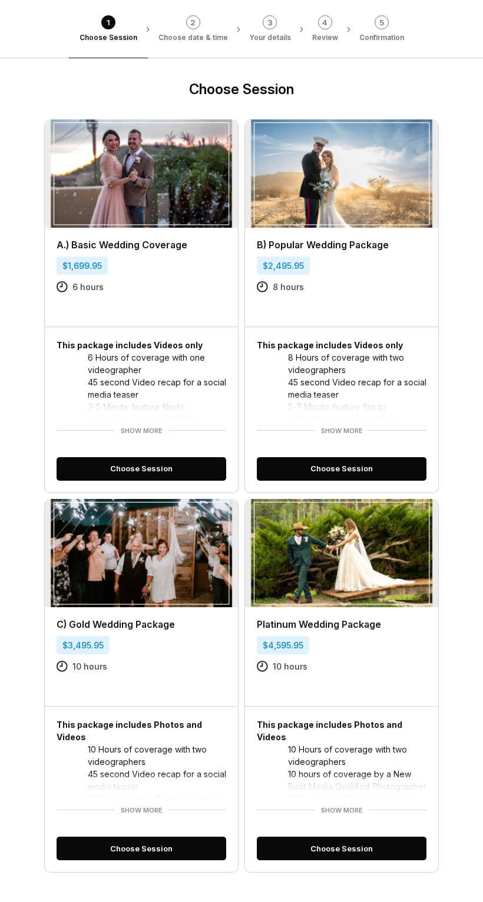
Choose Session (141, 468)
